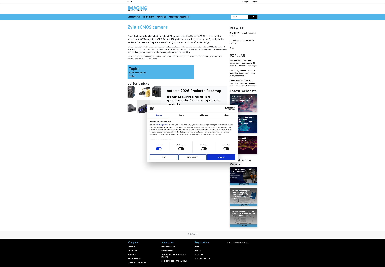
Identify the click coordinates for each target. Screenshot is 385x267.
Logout (198, 250)
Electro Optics (168, 246)
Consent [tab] (159, 115)
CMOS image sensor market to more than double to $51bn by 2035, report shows (242, 73)
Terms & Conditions (137, 262)
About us (132, 246)
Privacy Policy (134, 258)
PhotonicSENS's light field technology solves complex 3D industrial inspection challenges (243, 63)
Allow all (221, 157)
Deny (164, 157)
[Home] (137, 7)
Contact (132, 254)
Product (132, 76)
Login (197, 246)
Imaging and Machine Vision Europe (173, 255)
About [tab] (226, 115)
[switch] (181, 148)
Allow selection (192, 157)
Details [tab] (181, 115)
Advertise (132, 250)
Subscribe (199, 254)
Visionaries (174, 17)
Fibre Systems (167, 250)
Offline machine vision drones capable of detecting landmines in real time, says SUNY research (243, 83)
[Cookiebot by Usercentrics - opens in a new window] (226, 108)
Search (252, 17)
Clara (232, 48)
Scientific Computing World (174, 261)
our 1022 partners (162, 125)
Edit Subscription (202, 258)
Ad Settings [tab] (204, 115)
